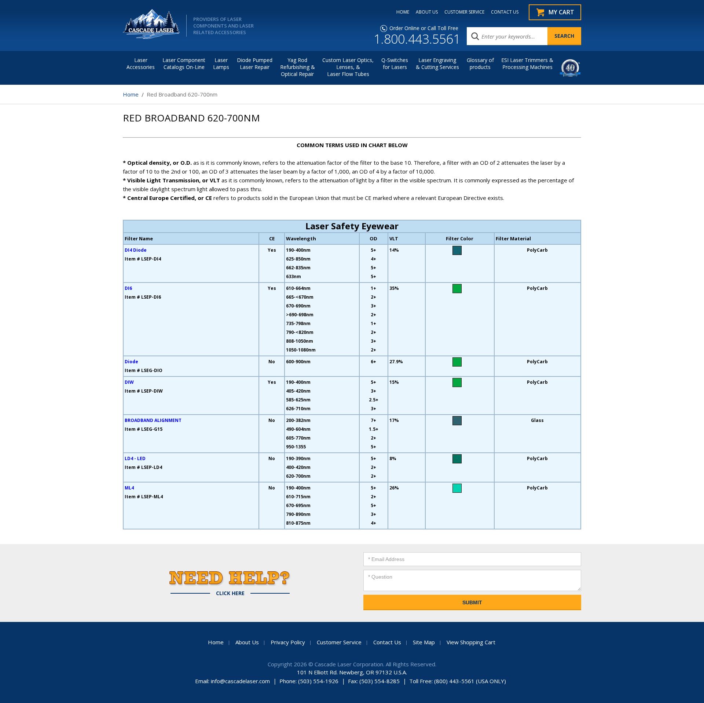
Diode (131, 361)
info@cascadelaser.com (240, 681)
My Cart (561, 12)
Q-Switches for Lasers (394, 63)
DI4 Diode (136, 250)
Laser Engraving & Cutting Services (437, 63)
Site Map (424, 642)
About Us (247, 642)
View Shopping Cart (471, 642)
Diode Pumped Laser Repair (254, 63)
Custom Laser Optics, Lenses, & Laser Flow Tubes (348, 67)
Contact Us (387, 642)
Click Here (230, 593)
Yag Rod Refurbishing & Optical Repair (297, 67)
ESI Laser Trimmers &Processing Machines (527, 63)
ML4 (129, 488)
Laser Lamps (221, 63)
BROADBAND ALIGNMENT (153, 420)
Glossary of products (480, 63)
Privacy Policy (288, 642)
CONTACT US (504, 12)
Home (131, 94)
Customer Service (339, 642)
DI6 (128, 288)
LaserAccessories (140, 63)
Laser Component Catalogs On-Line (183, 63)
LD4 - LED (135, 458)
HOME (402, 12)
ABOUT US (427, 12)
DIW (129, 382)
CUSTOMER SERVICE (464, 12)
